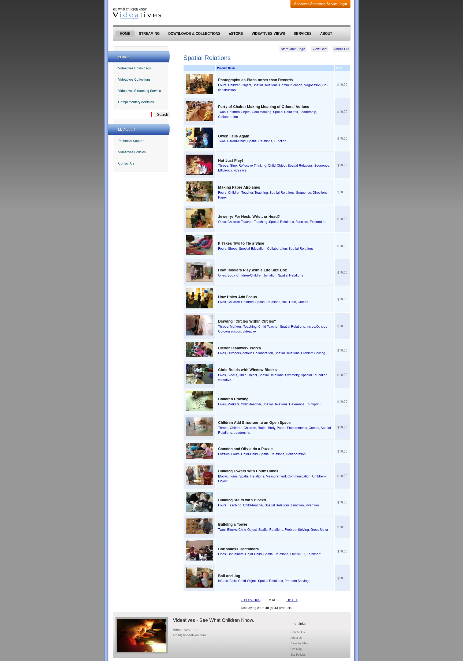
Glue (233, 165)
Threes (223, 165)
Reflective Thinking (252, 165)
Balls (233, 580)
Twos (222, 111)
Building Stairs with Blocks (242, 499)
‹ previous (250, 599)
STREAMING (149, 34)
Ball (284, 301)
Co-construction (229, 331)
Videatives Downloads (134, 68)
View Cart (319, 48)
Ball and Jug (229, 575)
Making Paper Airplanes (239, 187)
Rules (262, 427)
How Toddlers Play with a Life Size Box (252, 269)
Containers (235, 553)
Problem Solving (313, 352)
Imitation (270, 275)
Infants (223, 580)
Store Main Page (293, 48)
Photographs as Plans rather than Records (255, 79)
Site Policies (297, 654)
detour (247, 352)
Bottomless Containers (238, 548)
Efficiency (225, 170)
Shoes (232, 248)
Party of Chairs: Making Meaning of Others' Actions (263, 106)
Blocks (232, 374)
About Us (296, 638)
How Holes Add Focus (237, 296)
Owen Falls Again (233, 136)
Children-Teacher (240, 192)
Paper (222, 197)
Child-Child (249, 453)
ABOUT (326, 34)
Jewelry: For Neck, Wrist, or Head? (249, 216)
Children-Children (249, 275)
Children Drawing (233, 398)
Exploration (318, 221)
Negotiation (312, 85)
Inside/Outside (317, 326)
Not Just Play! (230, 160)
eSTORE (236, 34)
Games (303, 301)
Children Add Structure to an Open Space (254, 422)
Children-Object (239, 85)
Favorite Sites (299, 643)
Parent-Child (236, 141)
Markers (236, 326)
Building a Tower (232, 524)
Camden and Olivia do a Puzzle (245, 448)
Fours (222, 85)
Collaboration (228, 116)
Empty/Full (297, 553)
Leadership (308, 111)
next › (292, 599)
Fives (222, 301)
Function (280, 141)
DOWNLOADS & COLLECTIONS (194, 34)
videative (240, 170)
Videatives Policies (132, 152)
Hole (292, 301)
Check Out (341, 48)
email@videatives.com (189, 635)
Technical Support (131, 140)
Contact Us (126, 163)
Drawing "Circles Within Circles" (247, 321)
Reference (296, 404)
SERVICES (303, 34)
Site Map (296, 649)
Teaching (261, 192)
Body (231, 275)
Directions (320, 192)
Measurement (276, 476)
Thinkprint (313, 404)
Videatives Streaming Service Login (320, 3)
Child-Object (277, 165)
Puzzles (224, 453)
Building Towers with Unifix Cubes (248, 470)
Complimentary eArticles (136, 101)
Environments (297, 427)
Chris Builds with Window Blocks (247, 369)
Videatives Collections (134, 79)
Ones (222, 221)
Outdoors (234, 352)
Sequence (321, 165)
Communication (290, 85)
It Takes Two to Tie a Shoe (241, 243)
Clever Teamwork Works (239, 347)
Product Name (226, 67)
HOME (125, 34)
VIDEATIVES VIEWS (268, 34)
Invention (312, 505)
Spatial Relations (265, 85)
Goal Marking (261, 111)
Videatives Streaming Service (139, 90)
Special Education (252, 248)
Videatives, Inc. (186, 629)
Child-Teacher (268, 326)
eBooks (123, 56)
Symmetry (292, 374)
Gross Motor (319, 529)
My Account (126, 129)
